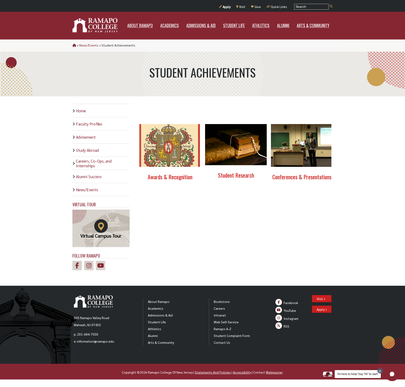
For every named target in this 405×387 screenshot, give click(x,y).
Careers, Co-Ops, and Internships (94, 163)
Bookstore (222, 301)
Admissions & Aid (160, 315)
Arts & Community (161, 342)
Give (258, 6)
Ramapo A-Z (222, 329)
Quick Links (279, 6)
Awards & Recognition (170, 176)
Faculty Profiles (89, 123)
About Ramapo (158, 301)
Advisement (86, 137)
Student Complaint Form (232, 335)
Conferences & (287, 176)
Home (81, 110)
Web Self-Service (226, 322)
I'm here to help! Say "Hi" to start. (357, 374)
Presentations (317, 176)
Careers (219, 308)
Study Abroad (87, 150)
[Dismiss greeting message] (380, 371)
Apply (227, 6)
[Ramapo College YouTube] (102, 266)
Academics (155, 308)
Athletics (154, 329)
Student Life (157, 322)
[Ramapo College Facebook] (78, 266)
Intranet (220, 315)
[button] (392, 374)
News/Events (88, 45)
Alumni (153, 335)
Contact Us (222, 342)
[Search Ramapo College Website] (331, 6)
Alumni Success (89, 176)
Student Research (236, 175)
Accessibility (242, 372)
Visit (242, 6)
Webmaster (274, 372)
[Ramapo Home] (94, 25)
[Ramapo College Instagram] (90, 266)
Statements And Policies (213, 372)
